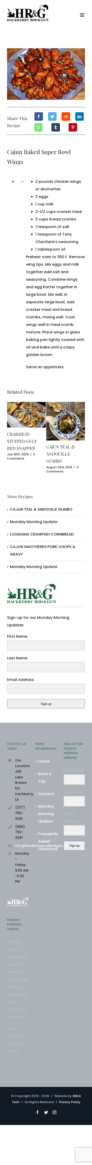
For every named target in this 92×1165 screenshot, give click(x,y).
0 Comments (21, 456)
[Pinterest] (72, 127)
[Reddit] (65, 116)
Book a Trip (44, 777)
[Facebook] (38, 116)
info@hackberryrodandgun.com (21, 845)
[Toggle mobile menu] (82, 14)
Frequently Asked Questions (46, 841)
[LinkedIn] (79, 116)
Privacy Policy (69, 1102)
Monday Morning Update (33, 521)
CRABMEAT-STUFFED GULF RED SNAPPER (22, 441)
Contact (46, 794)
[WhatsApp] (38, 127)
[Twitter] (52, 116)
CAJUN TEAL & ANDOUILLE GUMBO (60, 454)
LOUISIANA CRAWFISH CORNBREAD (42, 534)
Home (44, 761)
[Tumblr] (55, 127)
